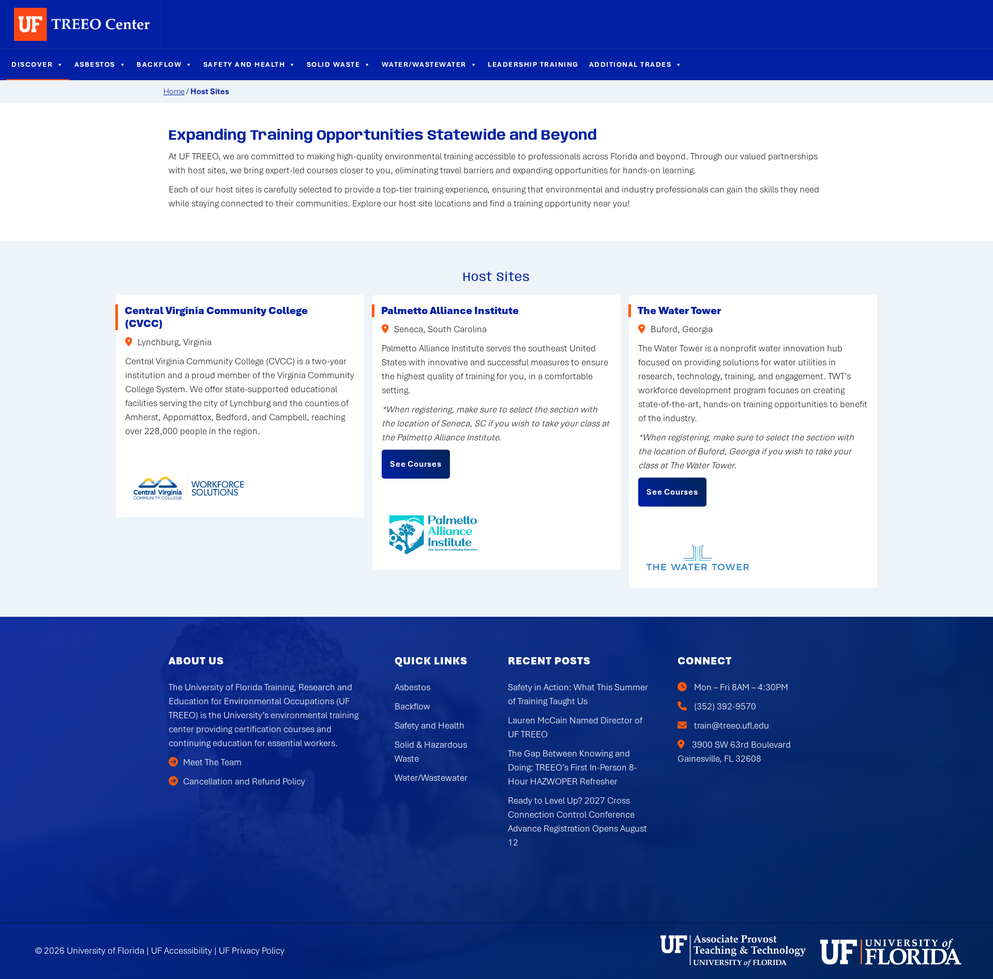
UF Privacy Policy (251, 950)
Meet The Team (212, 762)
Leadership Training (533, 64)
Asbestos (94, 64)
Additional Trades (630, 64)
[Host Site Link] (189, 487)
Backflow (159, 64)
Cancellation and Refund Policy (244, 781)
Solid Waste (333, 64)
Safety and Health (244, 64)
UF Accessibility (181, 950)
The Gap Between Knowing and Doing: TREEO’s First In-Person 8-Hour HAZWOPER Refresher (572, 767)
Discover (32, 64)
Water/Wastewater (424, 64)
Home (174, 91)
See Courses (416, 464)
